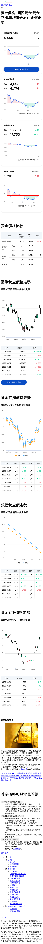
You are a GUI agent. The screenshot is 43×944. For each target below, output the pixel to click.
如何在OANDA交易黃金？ (10, 839)
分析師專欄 (14, 864)
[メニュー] (2, 7)
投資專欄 (13, 901)
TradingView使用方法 (18, 874)
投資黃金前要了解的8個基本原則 (21, 776)
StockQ (12, 862)
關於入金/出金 (15, 911)
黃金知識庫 (14, 888)
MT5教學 (13, 871)
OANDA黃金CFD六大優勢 (11, 773)
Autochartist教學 (16, 904)
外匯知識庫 (14, 897)
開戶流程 (16, 849)
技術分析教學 (15, 878)
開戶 (2, 853)
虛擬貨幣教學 (15, 899)
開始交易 (4, 5)
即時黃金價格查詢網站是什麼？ (12, 802)
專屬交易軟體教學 (17, 876)
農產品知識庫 (15, 892)
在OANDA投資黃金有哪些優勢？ (12, 816)
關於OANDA (26, 778)
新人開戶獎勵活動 (14, 778)
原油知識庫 (14, 890)
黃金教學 (23, 769)
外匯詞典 (13, 885)
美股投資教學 (15, 881)
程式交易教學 (15, 883)
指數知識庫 (14, 894)
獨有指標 (13, 866)
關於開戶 (13, 909)
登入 (10, 5)
